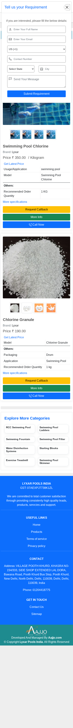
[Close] (67, 7)
